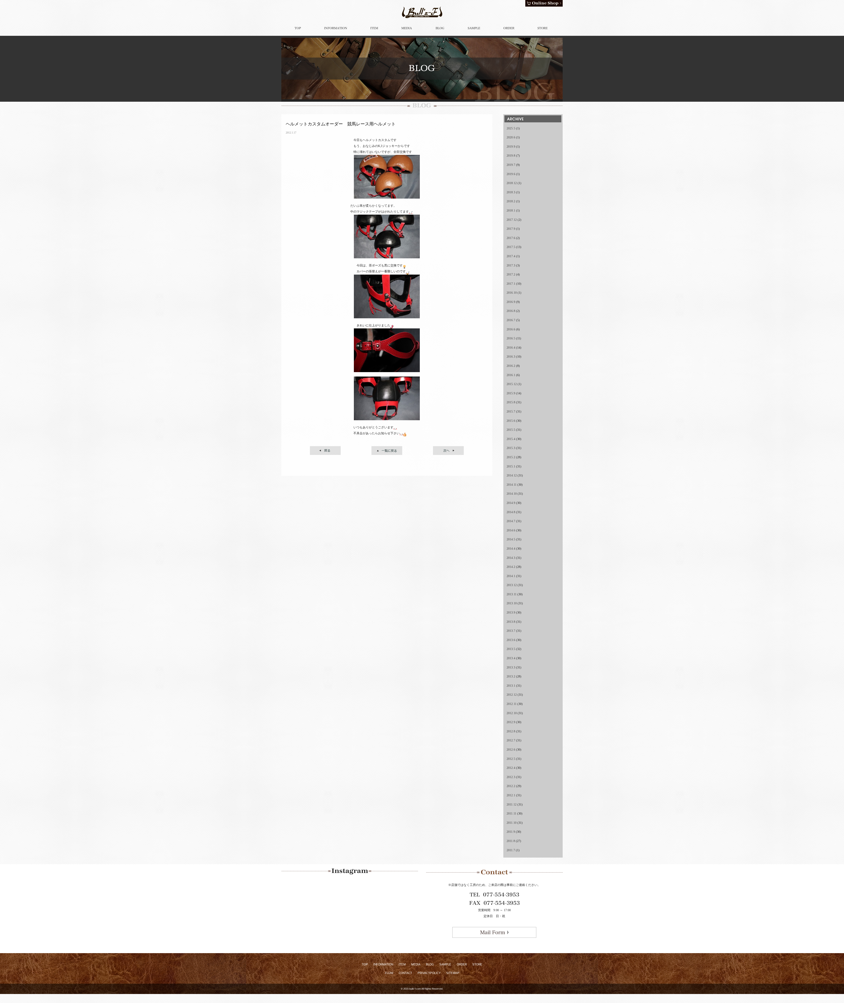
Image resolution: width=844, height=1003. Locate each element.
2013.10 (512, 603)
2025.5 (511, 128)
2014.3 (511, 557)
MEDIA (415, 964)
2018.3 (511, 192)
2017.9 (511, 228)
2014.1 (511, 576)
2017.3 (511, 265)
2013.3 (511, 667)
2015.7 (511, 411)
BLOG (430, 964)
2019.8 (511, 155)
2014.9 (511, 503)
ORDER (462, 964)
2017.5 (511, 247)
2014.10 (512, 493)
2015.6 (511, 420)
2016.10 (512, 292)
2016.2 (511, 366)
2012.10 (512, 713)
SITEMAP (452, 973)
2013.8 (511, 621)
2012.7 (511, 740)
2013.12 (512, 585)
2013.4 (511, 658)
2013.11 (512, 594)
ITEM (402, 964)
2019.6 (511, 174)
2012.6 (511, 749)
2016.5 (511, 338)
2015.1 (511, 466)
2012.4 (511, 767)
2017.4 (511, 256)
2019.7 (511, 165)
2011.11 (511, 813)
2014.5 (511, 539)
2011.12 (512, 804)
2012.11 (512, 704)
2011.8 (511, 841)
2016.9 (511, 302)
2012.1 (511, 795)
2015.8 (511, 402)
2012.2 (511, 786)
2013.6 (511, 640)
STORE (477, 964)
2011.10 (512, 822)
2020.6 (511, 137)
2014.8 (511, 512)
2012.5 (511, 758)
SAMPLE (445, 964)
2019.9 (511, 146)
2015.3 (511, 448)
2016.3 (511, 356)
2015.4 (511, 439)
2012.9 (511, 722)
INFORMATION (383, 964)
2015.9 (511, 393)
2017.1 (511, 283)
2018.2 (511, 201)
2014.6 (511, 530)
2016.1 (511, 375)
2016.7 (511, 320)
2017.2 (511, 274)
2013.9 (511, 612)
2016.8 (511, 311)
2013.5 (511, 649)
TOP (365, 964)
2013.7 (511, 630)
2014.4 (511, 548)
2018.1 (511, 210)
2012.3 (511, 777)
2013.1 (511, 685)
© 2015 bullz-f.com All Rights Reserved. (422, 988)
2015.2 (511, 457)
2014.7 (511, 521)
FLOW (389, 973)
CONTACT (405, 973)
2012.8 (511, 731)
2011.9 (511, 831)
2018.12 (512, 183)
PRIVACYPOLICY (429, 973)
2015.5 (511, 429)
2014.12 (512, 475)
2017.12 (512, 219)
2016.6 (511, 329)
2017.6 (511, 238)
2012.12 (512, 694)
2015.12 (512, 384)
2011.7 (511, 850)
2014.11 (512, 484)
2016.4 (511, 347)
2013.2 (511, 676)
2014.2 (511, 566)
